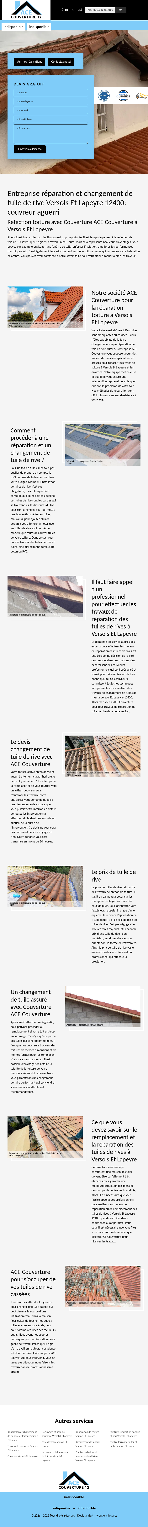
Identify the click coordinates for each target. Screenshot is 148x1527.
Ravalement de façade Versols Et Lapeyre (88, 1444)
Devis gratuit (85, 1515)
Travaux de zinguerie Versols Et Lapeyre (23, 1448)
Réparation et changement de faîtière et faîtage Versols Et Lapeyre (23, 1436)
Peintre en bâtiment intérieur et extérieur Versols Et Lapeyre (87, 1456)
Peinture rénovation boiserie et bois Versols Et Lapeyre (125, 1434)
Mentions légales (106, 1515)
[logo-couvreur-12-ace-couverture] (26, 10)
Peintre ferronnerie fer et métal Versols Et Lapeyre (123, 1444)
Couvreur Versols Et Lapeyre (23, 1456)
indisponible (13, 27)
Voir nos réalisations (29, 61)
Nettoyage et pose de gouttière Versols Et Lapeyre (57, 1434)
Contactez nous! (61, 61)
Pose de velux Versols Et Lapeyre (54, 1444)
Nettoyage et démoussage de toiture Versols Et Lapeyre (56, 1456)
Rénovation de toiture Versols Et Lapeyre (87, 1434)
